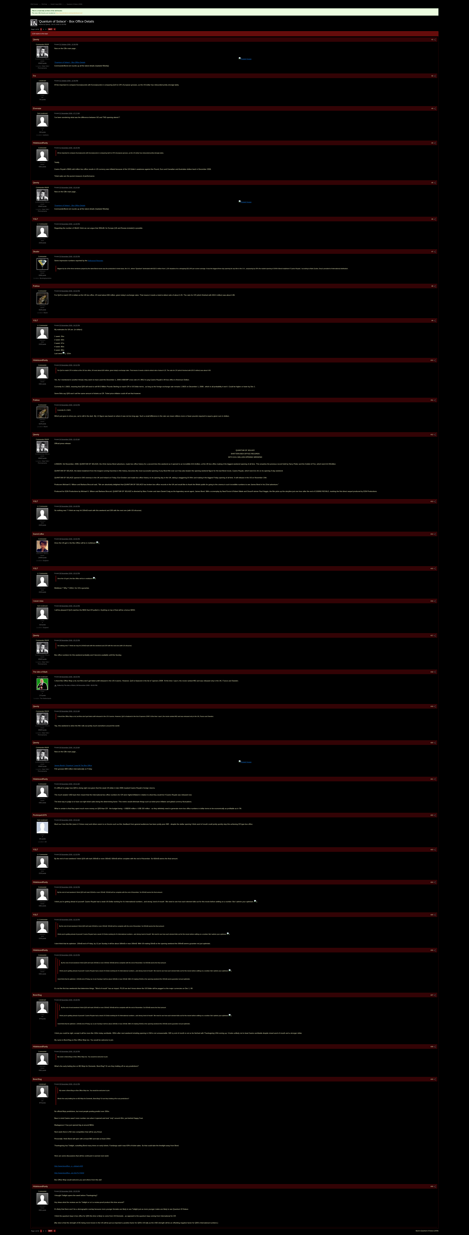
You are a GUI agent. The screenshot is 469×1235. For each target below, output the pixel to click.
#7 (433, 251)
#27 (432, 995)
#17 (432, 635)
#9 (433, 320)
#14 (432, 534)
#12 (432, 434)
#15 (432, 568)
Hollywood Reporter (95, 261)
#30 (432, 1186)
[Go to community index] (33, 1)
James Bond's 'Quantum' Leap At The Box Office (73, 765)
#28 (432, 1047)
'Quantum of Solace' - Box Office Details (69, 62)
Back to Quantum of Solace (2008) (427, 1231)
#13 (432, 501)
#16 (432, 601)
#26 (432, 950)
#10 (432, 360)
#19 (432, 706)
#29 (432, 1079)
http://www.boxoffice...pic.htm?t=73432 (69, 1173)
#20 (432, 743)
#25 (432, 915)
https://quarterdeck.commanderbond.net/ (69, 13)
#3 (433, 108)
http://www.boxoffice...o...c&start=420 (68, 1166)
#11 (432, 400)
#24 (432, 882)
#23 (432, 850)
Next (50, 29)
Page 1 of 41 (35, 29)
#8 (433, 286)
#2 (433, 76)
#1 (433, 39)
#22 (432, 815)
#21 (432, 779)
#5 (433, 183)
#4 (433, 143)
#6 (433, 219)
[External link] (245, 59)
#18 (432, 672)
